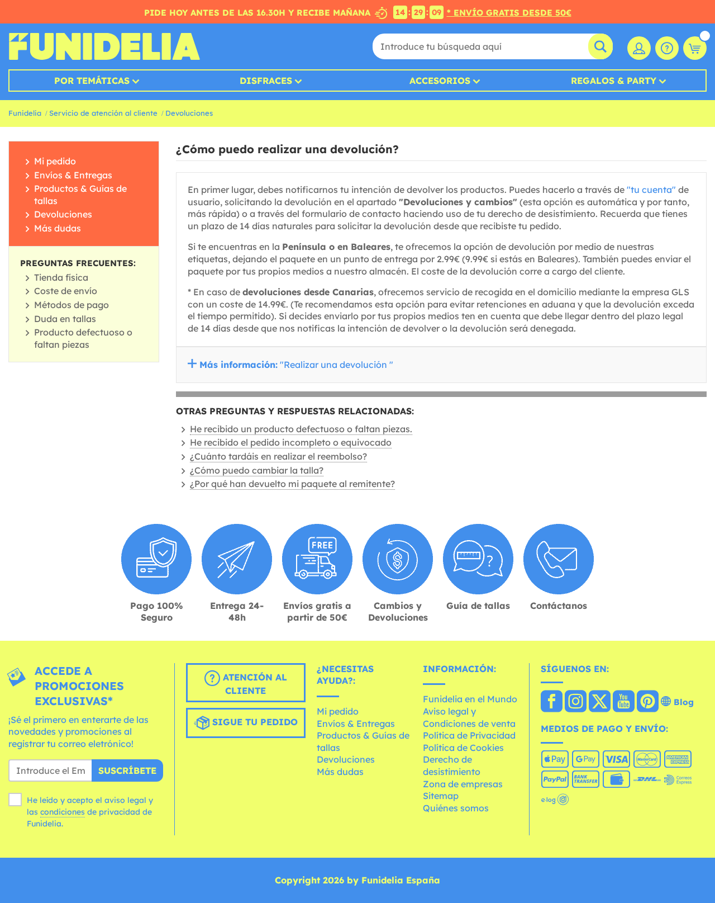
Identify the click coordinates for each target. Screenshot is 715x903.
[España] (552, 702)
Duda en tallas (65, 318)
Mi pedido (55, 161)
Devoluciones (189, 112)
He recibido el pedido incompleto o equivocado (291, 442)
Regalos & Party (613, 80)
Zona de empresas (463, 783)
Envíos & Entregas (73, 175)
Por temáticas (92, 80)
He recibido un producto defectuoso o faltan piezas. (301, 428)
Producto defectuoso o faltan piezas (83, 338)
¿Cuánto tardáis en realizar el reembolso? (278, 456)
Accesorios (439, 80)
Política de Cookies (463, 747)
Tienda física (61, 277)
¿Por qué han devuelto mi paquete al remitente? (292, 483)
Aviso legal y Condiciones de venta (469, 717)
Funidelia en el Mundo (470, 699)
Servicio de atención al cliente (103, 112)
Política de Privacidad (469, 735)
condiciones (62, 812)
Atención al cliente (253, 684)
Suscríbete (127, 770)
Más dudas (57, 228)
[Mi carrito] (695, 48)
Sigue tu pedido (253, 721)
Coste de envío (65, 290)
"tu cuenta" (651, 189)
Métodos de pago (71, 304)
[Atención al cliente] (667, 48)
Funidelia (24, 112)
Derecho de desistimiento (451, 765)
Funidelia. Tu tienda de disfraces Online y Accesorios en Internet (104, 46)
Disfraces (266, 80)
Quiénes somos (456, 808)
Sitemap (441, 795)
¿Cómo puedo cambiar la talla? (256, 470)
